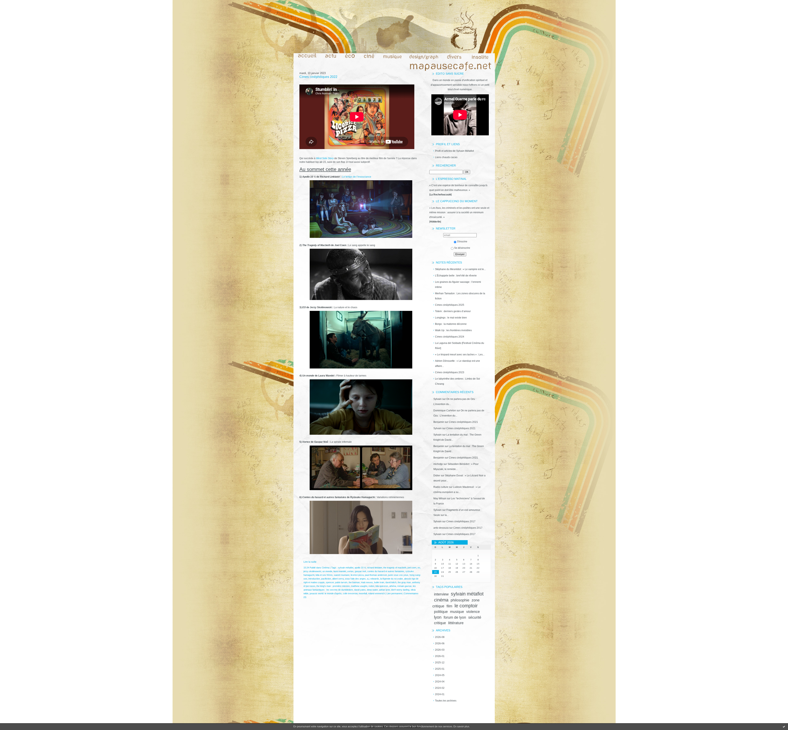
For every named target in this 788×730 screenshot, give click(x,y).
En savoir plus (461, 726)
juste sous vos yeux (398, 575)
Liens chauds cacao (446, 157)
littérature (456, 623)
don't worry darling (400, 590)
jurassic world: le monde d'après (326, 593)
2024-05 (439, 675)
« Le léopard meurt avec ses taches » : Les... (459, 354)
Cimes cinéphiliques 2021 (463, 422)
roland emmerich (376, 593)
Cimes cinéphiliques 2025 (449, 304)
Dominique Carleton (444, 410)
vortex (350, 571)
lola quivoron (382, 586)
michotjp (438, 464)
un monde (327, 571)
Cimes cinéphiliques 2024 (449, 336)
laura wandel (339, 571)
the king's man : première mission (333, 586)
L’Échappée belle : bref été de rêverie (456, 275)
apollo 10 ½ (360, 567)
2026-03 (439, 649)
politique (441, 612)
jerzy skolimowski (312, 571)
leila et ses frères (324, 575)
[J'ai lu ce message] (784, 726)
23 (435, 572)
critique (440, 623)
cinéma (441, 599)
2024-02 (439, 688)
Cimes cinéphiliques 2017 (460, 521)
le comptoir (466, 605)
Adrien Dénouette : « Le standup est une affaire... (457, 363)
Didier (436, 475)
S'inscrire (462, 241)
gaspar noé (360, 571)
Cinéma (325, 567)
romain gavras (404, 586)
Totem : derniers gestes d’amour (453, 311)
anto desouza (441, 527)
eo (419, 567)
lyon (437, 617)
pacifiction (326, 578)
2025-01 (439, 668)
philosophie (460, 600)
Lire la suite (310, 561)
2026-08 (439, 637)
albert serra (338, 578)
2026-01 (439, 656)
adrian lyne (384, 590)
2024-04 (439, 681)
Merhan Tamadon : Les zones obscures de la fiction (460, 296)
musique (457, 612)
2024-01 (439, 694)
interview (441, 594)
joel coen (412, 567)
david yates (360, 590)
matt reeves (367, 582)
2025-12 (439, 662)
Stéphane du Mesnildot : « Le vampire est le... (460, 269)
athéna (392, 586)
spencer (330, 582)
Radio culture (440, 487)
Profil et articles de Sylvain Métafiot (454, 150)
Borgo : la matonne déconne (451, 324)
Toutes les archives (445, 700)
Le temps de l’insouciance (356, 176)
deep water (372, 590)
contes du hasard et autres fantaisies (385, 571)
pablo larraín (341, 582)
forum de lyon (455, 617)
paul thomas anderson (376, 575)
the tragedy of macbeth (394, 567)
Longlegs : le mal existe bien (451, 317)
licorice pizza (357, 575)
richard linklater (374, 567)
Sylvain (437, 399)
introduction (314, 578)
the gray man (404, 582)
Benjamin (438, 422)
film (449, 606)
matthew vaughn (359, 586)
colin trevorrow (350, 593)
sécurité (474, 617)
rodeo (371, 586)
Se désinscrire (462, 247)
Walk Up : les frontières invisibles (453, 330)
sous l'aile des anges (355, 578)
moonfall (363, 593)
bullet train (379, 582)
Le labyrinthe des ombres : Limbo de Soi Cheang (457, 381)
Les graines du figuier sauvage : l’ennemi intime (458, 285)
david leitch (390, 582)
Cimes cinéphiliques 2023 (449, 372)
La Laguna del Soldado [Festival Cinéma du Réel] (459, 346)
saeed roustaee (341, 575)
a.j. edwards (373, 578)
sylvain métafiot (467, 594)
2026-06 (439, 643)
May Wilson (439, 498)
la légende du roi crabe (391, 578)
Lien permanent (394, 593)
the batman (354, 582)
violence (473, 612)
